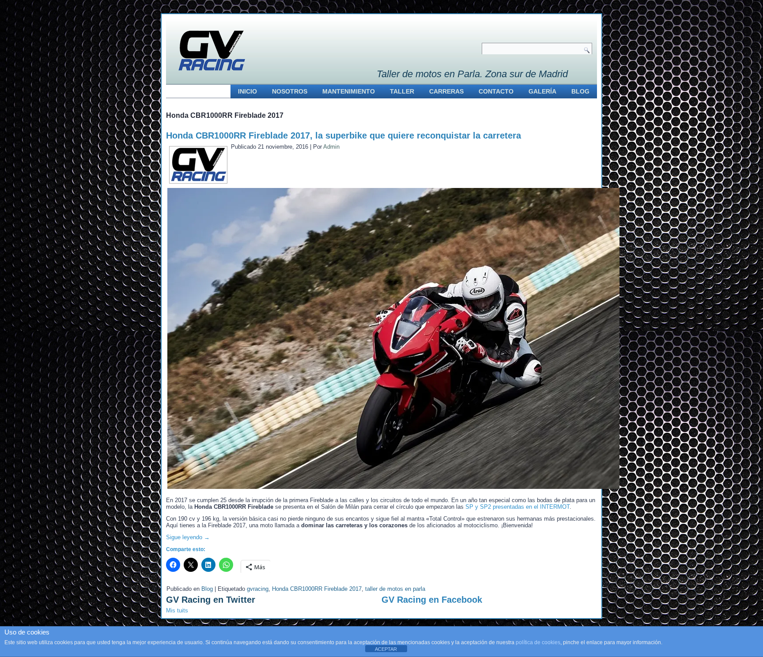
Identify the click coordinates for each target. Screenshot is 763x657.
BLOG (580, 91)
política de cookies (538, 642)
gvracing (257, 589)
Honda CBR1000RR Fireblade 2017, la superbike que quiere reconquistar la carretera (343, 135)
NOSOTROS (289, 91)
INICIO (247, 91)
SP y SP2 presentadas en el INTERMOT (517, 506)
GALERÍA (542, 91)
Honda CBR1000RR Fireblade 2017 (317, 589)
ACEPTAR (386, 649)
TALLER (402, 91)
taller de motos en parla (395, 589)
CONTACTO (496, 91)
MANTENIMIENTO (348, 91)
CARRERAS (446, 91)
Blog (207, 589)
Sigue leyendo (188, 537)
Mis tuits (177, 610)
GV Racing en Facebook (432, 599)
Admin (331, 146)
